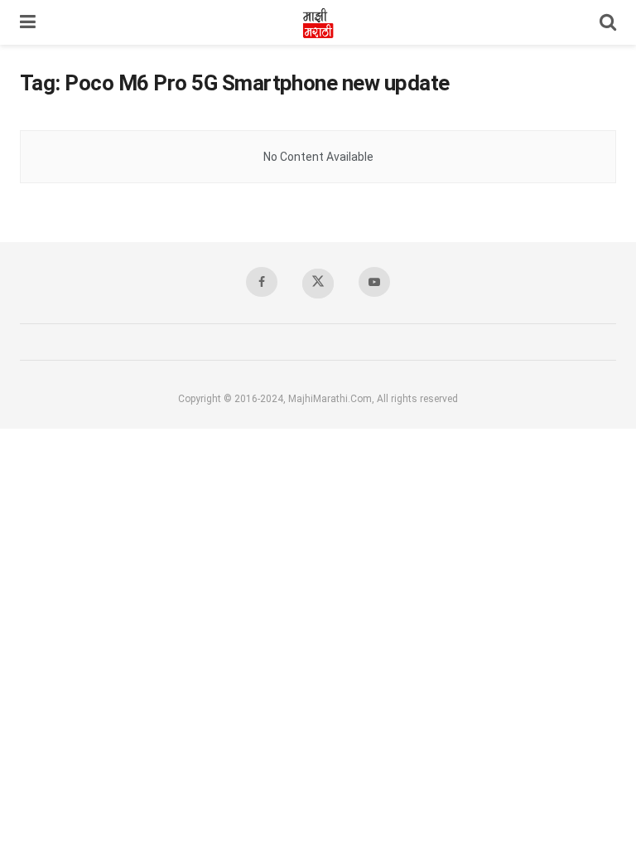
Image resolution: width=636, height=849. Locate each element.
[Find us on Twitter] (318, 283)
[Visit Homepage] (318, 22)
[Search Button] (608, 22)
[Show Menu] (28, 22)
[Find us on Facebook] (261, 282)
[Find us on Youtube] (374, 282)
